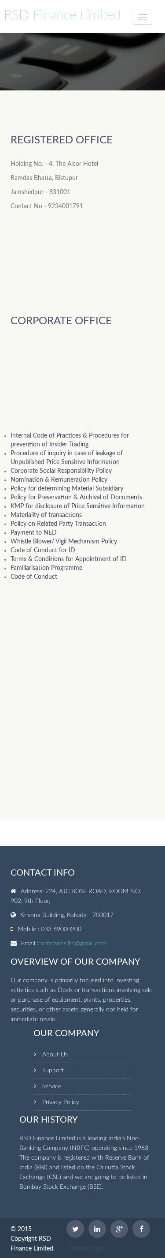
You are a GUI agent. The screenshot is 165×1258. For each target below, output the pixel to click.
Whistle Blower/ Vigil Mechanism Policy (64, 542)
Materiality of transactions (46, 515)
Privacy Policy (60, 1102)
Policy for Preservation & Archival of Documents (76, 497)
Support (53, 1070)
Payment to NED (34, 533)
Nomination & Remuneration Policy (59, 480)
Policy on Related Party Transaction (58, 524)
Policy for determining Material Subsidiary (67, 489)
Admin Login (87, 1249)
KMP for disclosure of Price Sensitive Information (78, 506)
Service (51, 1086)
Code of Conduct (34, 577)
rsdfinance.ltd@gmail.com (72, 943)
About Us (55, 1055)
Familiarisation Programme (46, 568)
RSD (62, 15)
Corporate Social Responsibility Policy (61, 471)
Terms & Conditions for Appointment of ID (69, 559)
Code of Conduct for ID (43, 550)
